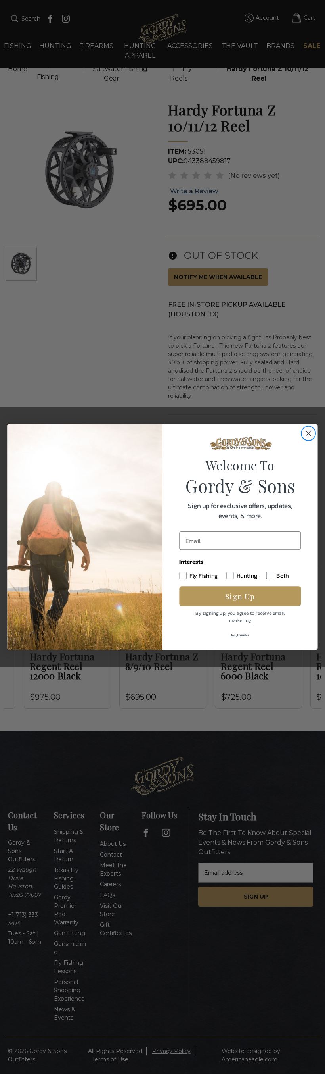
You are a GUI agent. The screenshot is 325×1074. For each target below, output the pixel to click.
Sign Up (240, 596)
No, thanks (240, 634)
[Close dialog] (308, 433)
